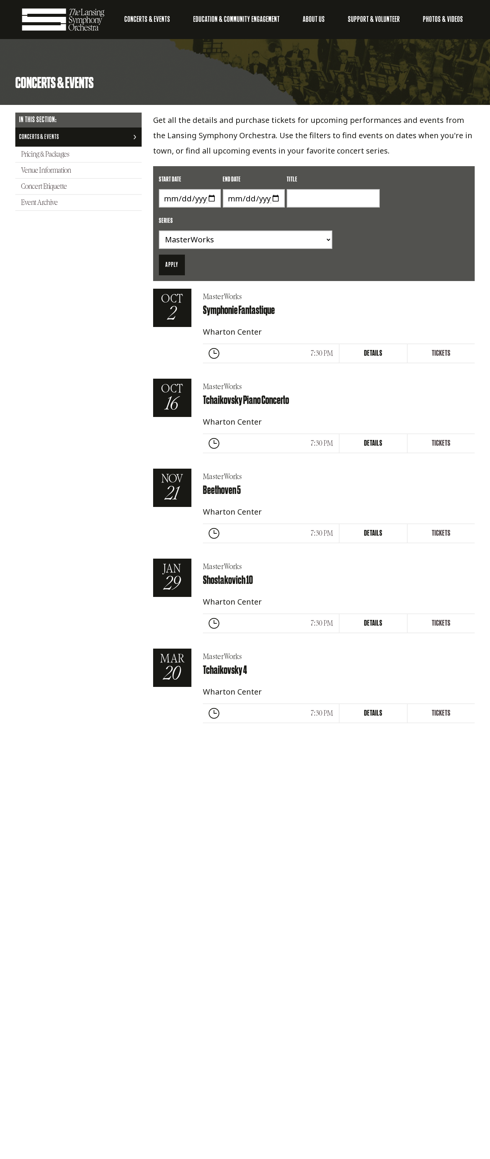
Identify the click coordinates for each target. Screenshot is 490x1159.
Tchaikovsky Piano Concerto (246, 400)
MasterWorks (222, 297)
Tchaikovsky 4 (225, 670)
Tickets (441, 353)
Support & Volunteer (374, 19)
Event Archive (39, 202)
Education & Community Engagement (236, 19)
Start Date (170, 179)
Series (166, 221)
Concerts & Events (147, 19)
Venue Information (46, 170)
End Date (232, 179)
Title (292, 179)
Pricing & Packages (45, 154)
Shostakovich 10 (228, 580)
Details (373, 353)
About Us (314, 19)
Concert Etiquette (44, 186)
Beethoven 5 (222, 490)
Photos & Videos (443, 19)
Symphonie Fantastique (239, 310)
